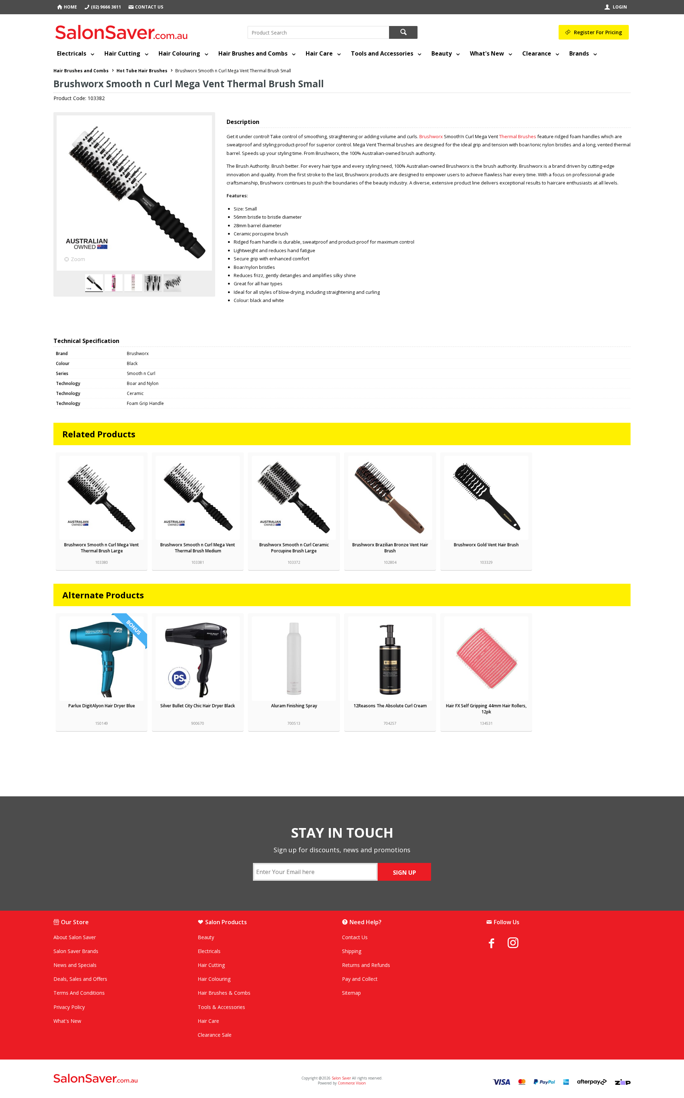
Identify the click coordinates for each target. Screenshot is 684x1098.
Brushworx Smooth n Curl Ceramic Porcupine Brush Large (294, 548)
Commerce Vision (352, 1083)
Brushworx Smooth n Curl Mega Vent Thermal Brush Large (101, 548)
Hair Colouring (179, 53)
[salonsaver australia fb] (497, 943)
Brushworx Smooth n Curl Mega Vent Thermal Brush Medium (197, 548)
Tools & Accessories (221, 1007)
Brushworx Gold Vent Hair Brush (486, 545)
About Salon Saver (74, 937)
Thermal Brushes (517, 136)
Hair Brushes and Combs (252, 53)
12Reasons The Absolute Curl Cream (390, 706)
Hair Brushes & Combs (224, 992)
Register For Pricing (598, 32)
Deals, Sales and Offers (80, 978)
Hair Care (319, 53)
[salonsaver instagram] (518, 944)
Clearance (536, 53)
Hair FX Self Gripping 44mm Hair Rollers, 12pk (486, 709)
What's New (487, 53)
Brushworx (431, 136)
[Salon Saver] (123, 30)
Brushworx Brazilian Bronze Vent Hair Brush (390, 548)
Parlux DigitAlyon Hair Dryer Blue (101, 706)
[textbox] (318, 32)
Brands (579, 53)
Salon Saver (341, 1078)
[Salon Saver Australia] (148, 1079)
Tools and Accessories (382, 53)
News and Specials (75, 965)
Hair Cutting (122, 53)
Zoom (78, 259)
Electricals (71, 53)
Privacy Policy (69, 1007)
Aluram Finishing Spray (294, 706)
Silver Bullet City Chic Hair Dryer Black (197, 706)
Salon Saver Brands (75, 951)
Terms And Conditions (79, 992)
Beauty (441, 53)
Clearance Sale (215, 1034)
